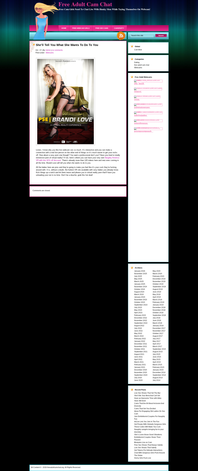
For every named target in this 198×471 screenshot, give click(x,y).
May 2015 (156, 359)
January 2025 (139, 284)
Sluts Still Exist (140, 401)
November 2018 (159, 310)
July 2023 (138, 307)
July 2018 (156, 318)
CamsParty (119, 28)
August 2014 (158, 378)
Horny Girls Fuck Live (142, 458)
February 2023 (140, 315)
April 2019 (157, 297)
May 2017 (156, 341)
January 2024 (139, 297)
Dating (136, 62)
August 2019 (158, 289)
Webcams (50, 53)
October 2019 (158, 284)
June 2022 (138, 331)
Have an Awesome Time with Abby (147, 398)
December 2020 (140, 370)
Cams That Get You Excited (145, 409)
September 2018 (159, 315)
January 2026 (139, 271)
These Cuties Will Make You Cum (147, 427)
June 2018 (157, 320)
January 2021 (139, 367)
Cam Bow (138, 50)
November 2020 (140, 372)
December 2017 (159, 328)
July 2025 (138, 276)
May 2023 (138, 310)
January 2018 (158, 326)
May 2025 (138, 279)
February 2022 (140, 339)
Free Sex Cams (101, 28)
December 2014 (159, 372)
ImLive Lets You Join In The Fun (146, 422)
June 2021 (138, 357)
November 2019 (159, 281)
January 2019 (158, 305)
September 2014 (159, 375)
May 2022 (138, 333)
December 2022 (140, 318)
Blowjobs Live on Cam (143, 442)
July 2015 (156, 354)
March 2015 (157, 365)
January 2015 (158, 370)
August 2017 (158, 336)
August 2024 (139, 292)
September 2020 (140, 375)
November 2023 (140, 300)
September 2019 (159, 287)
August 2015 (158, 352)
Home (63, 28)
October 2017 (158, 333)
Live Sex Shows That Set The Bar (147, 393)
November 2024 (140, 287)
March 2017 (157, 346)
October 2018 (158, 313)
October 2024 (139, 289)
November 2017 (159, 331)
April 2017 (157, 344)
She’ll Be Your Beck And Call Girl (147, 396)
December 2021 (140, 344)
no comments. (57, 50)
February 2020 (158, 276)
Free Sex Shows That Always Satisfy (148, 445)
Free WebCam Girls (80, 28)
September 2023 (140, 305)
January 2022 (139, 341)
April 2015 (157, 362)
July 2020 (138, 378)
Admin (48, 50)
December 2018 (159, 307)
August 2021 (139, 354)
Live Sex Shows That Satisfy (145, 448)
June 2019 (157, 292)
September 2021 (140, 352)
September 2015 (159, 349)
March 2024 (139, 294)
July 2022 (138, 328)
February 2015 (158, 367)
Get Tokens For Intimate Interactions (148, 450)
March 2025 (139, 281)
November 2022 (140, 320)
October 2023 (139, 302)
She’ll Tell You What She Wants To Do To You (67, 45)
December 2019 (159, 279)
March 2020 (157, 274)
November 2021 (140, 346)
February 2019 (158, 302)
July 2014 (156, 380)
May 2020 (156, 271)
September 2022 (140, 323)
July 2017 (156, 339)
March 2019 (157, 300)
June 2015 (157, 357)
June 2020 (138, 380)
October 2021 (139, 349)
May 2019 (156, 294)
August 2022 (139, 326)
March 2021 (139, 362)
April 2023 (138, 313)
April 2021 (138, 359)
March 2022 (139, 336)
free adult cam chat (141, 65)
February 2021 (140, 365)
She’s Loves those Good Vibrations (148, 435)
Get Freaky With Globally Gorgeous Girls (150, 424)
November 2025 (140, 274)
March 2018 (157, 323)
